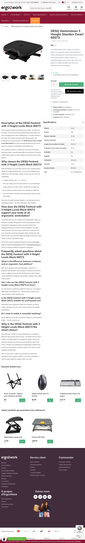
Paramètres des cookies (75, 539)
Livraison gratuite (35, 472)
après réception (61, 117)
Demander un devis (76, 91)
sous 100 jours (62, 107)
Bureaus (3, 14)
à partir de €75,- (64, 114)
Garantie (32, 470)
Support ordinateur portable (58, 14)
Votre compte (63, 470)
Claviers (26, 14)
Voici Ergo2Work (6, 499)
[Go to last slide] (4, 51)
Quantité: (54, 81)
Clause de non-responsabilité (31, 539)
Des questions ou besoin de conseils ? (16, 2)
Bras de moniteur (76, 14)
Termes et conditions (61, 539)
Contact (32, 467)
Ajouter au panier (72, 84)
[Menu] (82, 526)
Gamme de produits (7, 504)
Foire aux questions (36, 464)
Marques (4, 478)
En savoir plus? (69, 541)
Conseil (3, 501)
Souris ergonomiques (39, 14)
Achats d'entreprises (65, 464)
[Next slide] (41, 51)
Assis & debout (15, 14)
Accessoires (5, 20)
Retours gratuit (34, 462)
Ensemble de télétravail (20, 20)
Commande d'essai (64, 467)
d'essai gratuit (49, 2)
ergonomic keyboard (33, 245)
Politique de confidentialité (47, 539)
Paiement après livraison (37, 475)
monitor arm (17, 245)
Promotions (35, 20)
